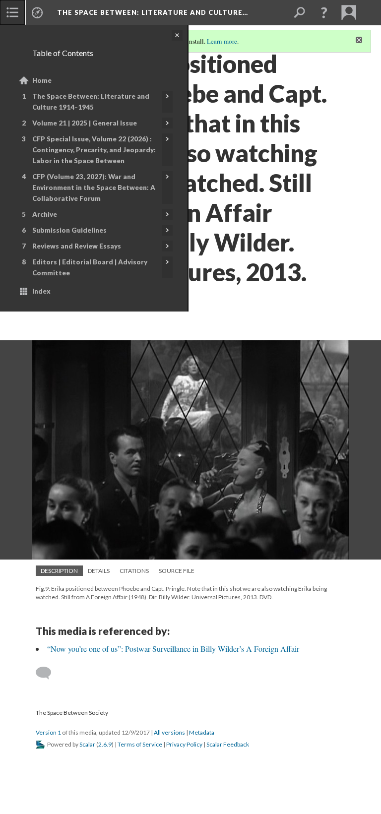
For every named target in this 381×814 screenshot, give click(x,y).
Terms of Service (140, 744)
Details (99, 570)
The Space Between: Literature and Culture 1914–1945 (90, 101)
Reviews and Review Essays (76, 246)
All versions (169, 732)
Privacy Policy (184, 744)
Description (59, 570)
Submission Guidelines (69, 230)
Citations (134, 570)
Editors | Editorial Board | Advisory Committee (89, 267)
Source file (176, 570)
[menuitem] (12, 12)
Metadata (201, 732)
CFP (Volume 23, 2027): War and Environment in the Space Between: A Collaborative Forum (93, 187)
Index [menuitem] (41, 291)
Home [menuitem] (42, 80)
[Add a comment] (48, 673)
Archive (44, 214)
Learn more (222, 41)
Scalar (87, 744)
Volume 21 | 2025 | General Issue (84, 123)
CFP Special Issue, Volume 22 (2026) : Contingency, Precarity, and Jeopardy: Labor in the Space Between (94, 150)
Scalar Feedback (227, 744)
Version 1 (48, 732)
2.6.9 (105, 744)
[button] (324, 12)
